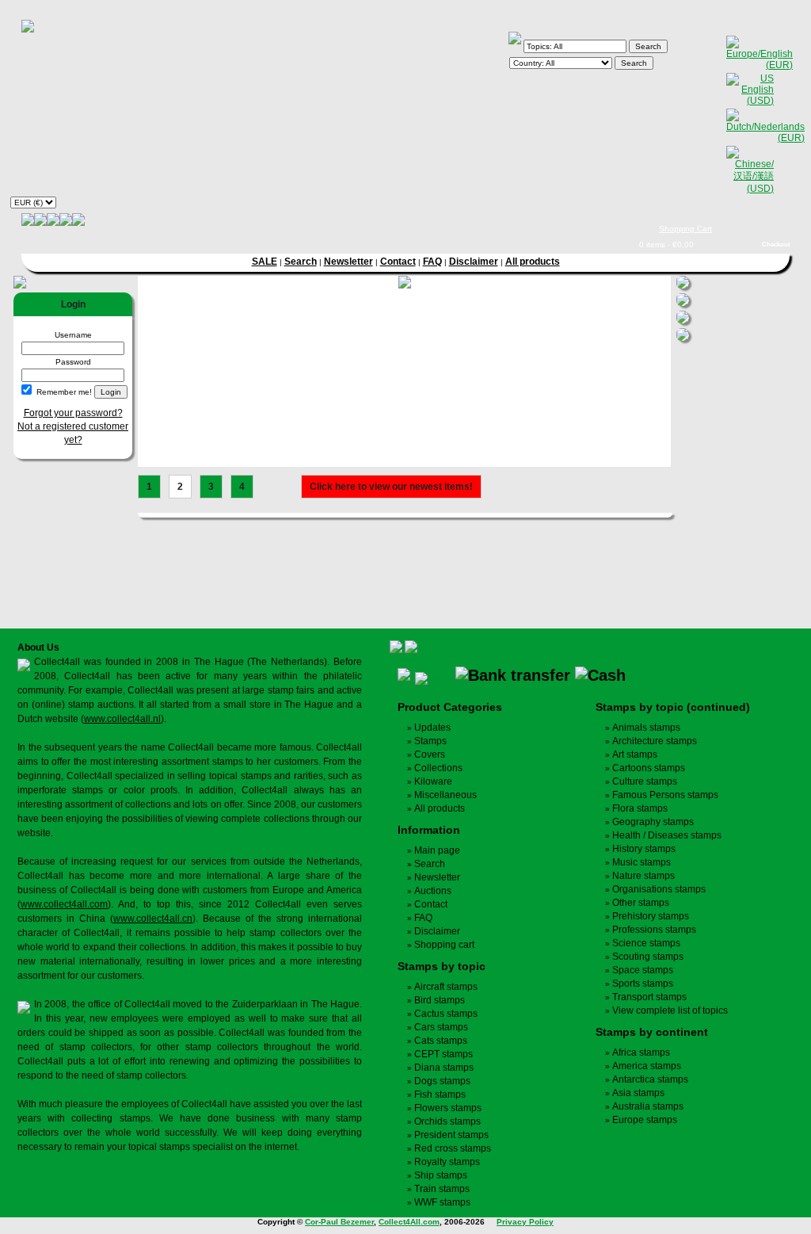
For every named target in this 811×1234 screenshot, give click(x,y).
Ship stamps (440, 1175)
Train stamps (442, 1188)
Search (300, 261)
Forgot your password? (73, 412)
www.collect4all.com (64, 904)
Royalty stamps (447, 1161)
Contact (398, 261)
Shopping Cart (685, 228)
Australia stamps (647, 1106)
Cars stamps (441, 1027)
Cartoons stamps (648, 768)
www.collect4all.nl (122, 718)
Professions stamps (654, 929)
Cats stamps (440, 1040)
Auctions (432, 890)
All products (532, 261)
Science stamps (646, 943)
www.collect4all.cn (152, 918)
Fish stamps (440, 1094)
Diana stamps (444, 1067)
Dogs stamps (442, 1081)
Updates (432, 727)
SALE (264, 261)
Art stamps (634, 754)
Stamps (430, 741)
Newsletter (348, 261)
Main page (437, 850)
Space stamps (642, 970)
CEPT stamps (443, 1054)
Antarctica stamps (650, 1079)
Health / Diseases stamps (667, 835)
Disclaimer (473, 261)
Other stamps (640, 902)
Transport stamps (649, 997)
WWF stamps (442, 1202)
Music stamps (641, 862)
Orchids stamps (447, 1121)
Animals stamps (646, 727)
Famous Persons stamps (665, 794)
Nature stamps (643, 875)
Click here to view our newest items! (391, 486)
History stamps (644, 848)
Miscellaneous (445, 794)
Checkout (776, 244)
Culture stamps (644, 781)
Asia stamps (638, 1092)
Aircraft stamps (446, 986)
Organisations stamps (659, 889)
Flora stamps (640, 808)
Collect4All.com (409, 1221)
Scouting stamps (647, 956)
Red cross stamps (452, 1148)
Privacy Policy (525, 1221)
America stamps (646, 1066)
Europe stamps (644, 1119)
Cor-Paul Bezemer (339, 1221)
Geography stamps (653, 821)
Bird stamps (439, 1000)
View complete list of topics (670, 1010)
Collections (438, 768)
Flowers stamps (448, 1108)
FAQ (432, 261)
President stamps (451, 1134)
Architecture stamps (654, 741)
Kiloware (433, 781)
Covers (429, 754)
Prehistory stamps (650, 916)
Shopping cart (444, 944)
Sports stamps (642, 983)
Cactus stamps (446, 1013)
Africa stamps (641, 1052)
